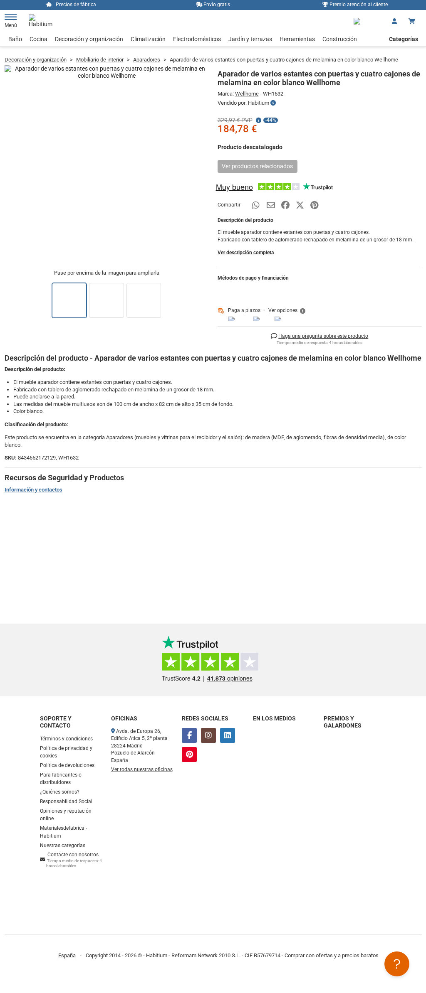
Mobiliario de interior (100, 60)
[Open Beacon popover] (396, 963)
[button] (287, 310)
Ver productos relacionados (257, 166)
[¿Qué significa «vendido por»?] (273, 103)
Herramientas (297, 39)
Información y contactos (33, 490)
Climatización (148, 39)
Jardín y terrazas (250, 39)
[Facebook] (189, 735)
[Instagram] (208, 735)
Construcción (339, 39)
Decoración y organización (89, 39)
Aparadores (146, 60)
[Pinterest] (189, 754)
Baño (15, 39)
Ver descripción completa (246, 253)
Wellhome (247, 94)
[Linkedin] (227, 735)
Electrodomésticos (197, 39)
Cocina (38, 39)
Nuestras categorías (62, 845)
